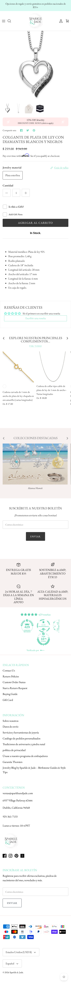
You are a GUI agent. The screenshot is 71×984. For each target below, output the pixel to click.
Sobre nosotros (10, 721)
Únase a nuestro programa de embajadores (25, 756)
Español (10, 963)
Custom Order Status (14, 682)
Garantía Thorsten (12, 762)
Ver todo (35, 346)
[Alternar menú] (3, 21)
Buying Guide (10, 694)
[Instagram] (10, 856)
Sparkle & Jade (16, 972)
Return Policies (11, 676)
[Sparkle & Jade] (35, 21)
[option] (35, 66)
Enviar (35, 536)
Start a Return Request (15, 688)
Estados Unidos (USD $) (19, 952)
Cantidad (8, 185)
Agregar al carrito (35, 223)
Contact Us (9, 670)
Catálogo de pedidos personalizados (21, 738)
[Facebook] (4, 856)
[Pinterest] (16, 856)
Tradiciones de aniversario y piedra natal (24, 744)
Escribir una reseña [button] (35, 318)
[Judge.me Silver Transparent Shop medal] (43, 625)
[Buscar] (11, 21)
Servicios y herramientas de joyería (21, 732)
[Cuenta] (60, 21)
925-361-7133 (10, 816)
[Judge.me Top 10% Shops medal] (43, 639)
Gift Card (8, 700)
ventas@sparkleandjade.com (18, 793)
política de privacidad (14, 750)
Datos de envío (10, 726)
